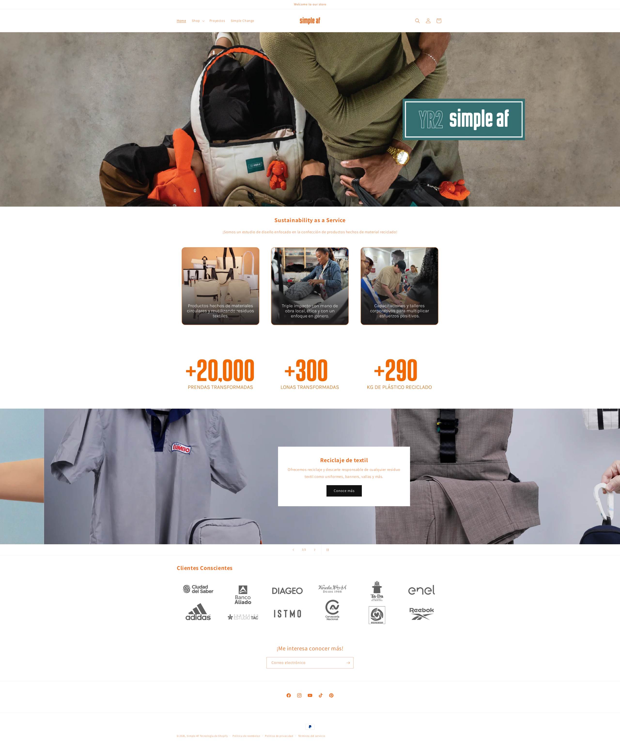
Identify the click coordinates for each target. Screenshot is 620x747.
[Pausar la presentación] (326, 550)
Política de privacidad (279, 735)
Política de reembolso (246, 735)
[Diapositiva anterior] (293, 550)
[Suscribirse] (348, 663)
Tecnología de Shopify (214, 736)
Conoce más (310, 490)
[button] (197, 21)
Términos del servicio (311, 735)
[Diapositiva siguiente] (314, 550)
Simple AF (193, 736)
